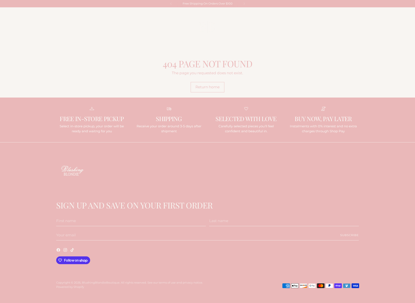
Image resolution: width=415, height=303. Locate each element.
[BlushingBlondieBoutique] (207, 27)
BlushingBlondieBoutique (101, 282)
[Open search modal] (58, 46)
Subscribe (349, 235)
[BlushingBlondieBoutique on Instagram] (351, 12)
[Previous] (171, 3)
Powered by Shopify (70, 287)
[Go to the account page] (347, 46)
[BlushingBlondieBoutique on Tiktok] (357, 12)
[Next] (244, 3)
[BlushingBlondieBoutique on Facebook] (346, 12)
